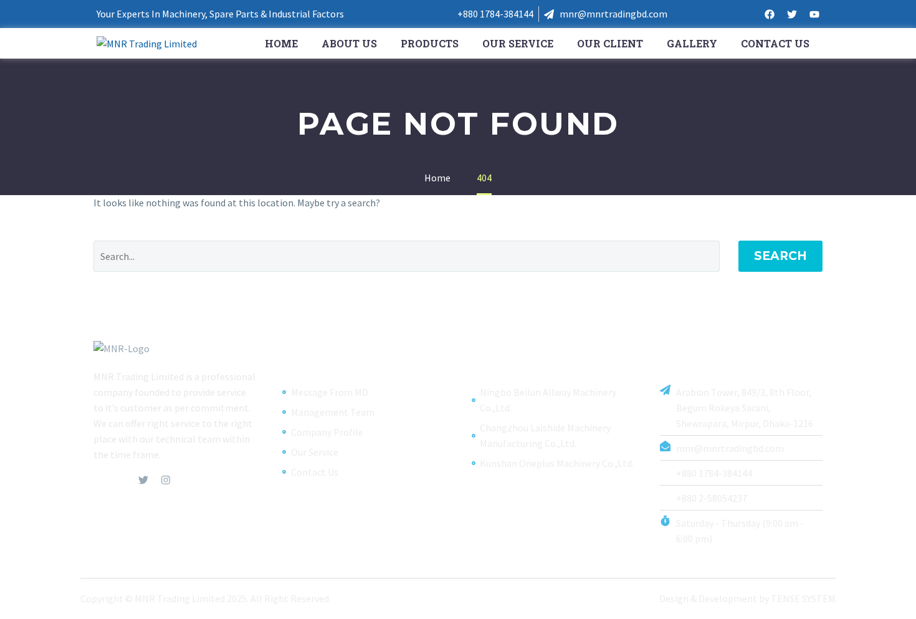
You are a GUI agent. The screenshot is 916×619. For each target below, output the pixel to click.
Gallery (692, 43)
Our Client (610, 43)
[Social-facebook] (98, 480)
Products (430, 43)
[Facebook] (770, 14)
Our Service (517, 43)
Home (281, 43)
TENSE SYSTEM (803, 598)
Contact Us (775, 43)
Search (780, 256)
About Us (349, 43)
